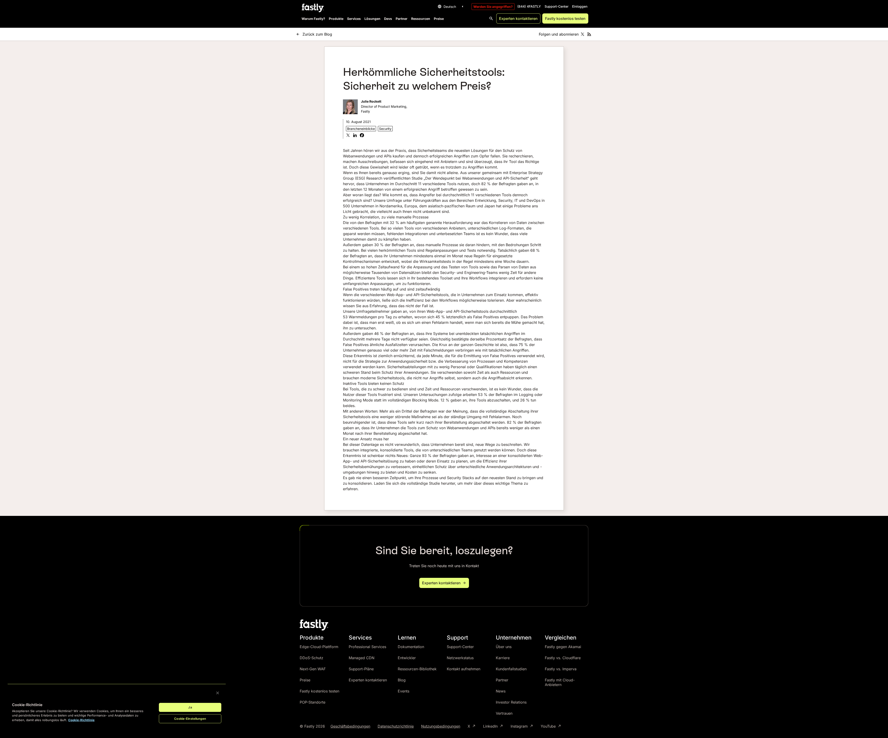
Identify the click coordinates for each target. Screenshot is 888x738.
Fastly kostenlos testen (565, 18)
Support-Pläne (361, 669)
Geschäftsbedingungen (350, 726)
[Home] (312, 8)
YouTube (548, 726)
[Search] (491, 18)
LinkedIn (490, 726)
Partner (502, 680)
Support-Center (556, 6)
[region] (116, 707)
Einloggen (579, 6)
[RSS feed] (589, 34)
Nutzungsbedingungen (440, 726)
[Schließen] (218, 693)
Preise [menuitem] (439, 19)
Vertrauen (504, 713)
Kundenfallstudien (511, 669)
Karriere (503, 657)
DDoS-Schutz (311, 657)
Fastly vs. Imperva (561, 669)
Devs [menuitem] (388, 19)
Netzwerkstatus (460, 657)
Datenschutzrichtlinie (396, 726)
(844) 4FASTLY (529, 6)
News (501, 691)
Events (403, 691)
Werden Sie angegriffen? (493, 7)
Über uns (504, 646)
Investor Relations (511, 702)
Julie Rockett (371, 101)
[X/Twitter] (582, 34)
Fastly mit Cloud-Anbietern (560, 682)
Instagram (519, 726)
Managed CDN (361, 657)
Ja (190, 707)
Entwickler (407, 657)
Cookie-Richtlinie (81, 720)
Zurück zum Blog (317, 34)
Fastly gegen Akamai (563, 646)
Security (385, 129)
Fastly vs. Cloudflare (563, 657)
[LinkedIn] (355, 135)
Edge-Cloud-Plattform (319, 646)
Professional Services (367, 646)
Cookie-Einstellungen (190, 718)
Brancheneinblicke (361, 129)
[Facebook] (362, 135)
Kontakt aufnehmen (463, 669)
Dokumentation (411, 646)
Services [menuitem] (354, 19)
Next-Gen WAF (313, 669)
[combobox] (451, 6)
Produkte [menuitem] (336, 19)
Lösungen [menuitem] (372, 19)
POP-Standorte (312, 702)
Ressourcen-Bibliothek (417, 669)
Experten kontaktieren (518, 18)
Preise (305, 680)
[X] (348, 135)
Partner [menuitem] (401, 19)
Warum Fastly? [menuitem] (313, 19)
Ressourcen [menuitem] (420, 19)
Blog (402, 680)
